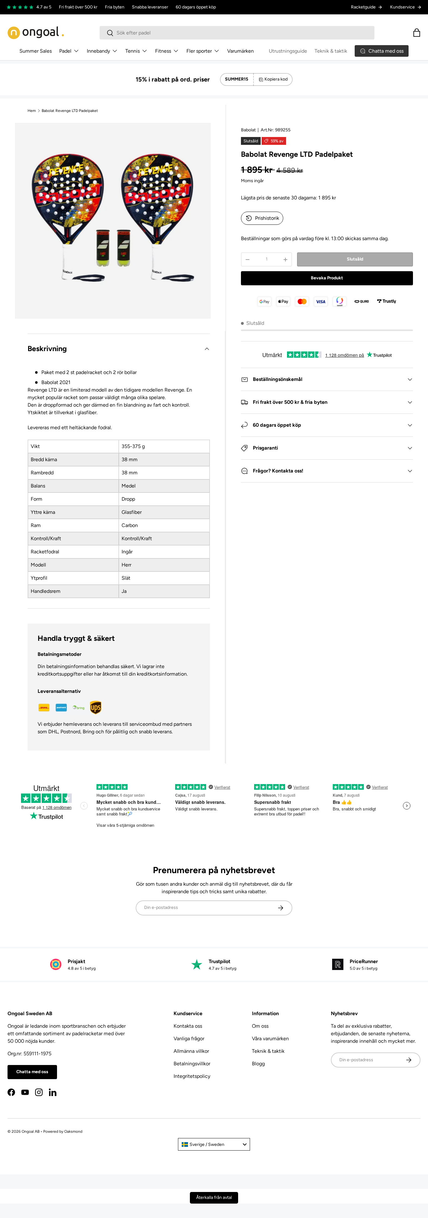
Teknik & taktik (331, 51)
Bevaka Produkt (327, 278)
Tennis (132, 51)
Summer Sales (35, 51)
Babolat (248, 130)
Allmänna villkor (191, 1051)
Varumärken (240, 51)
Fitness (163, 51)
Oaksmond (73, 1131)
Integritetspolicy (192, 1076)
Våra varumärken (270, 1038)
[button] (417, 33)
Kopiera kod (276, 79)
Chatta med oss (32, 1071)
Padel (65, 51)
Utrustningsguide (288, 51)
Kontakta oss (188, 1026)
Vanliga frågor (189, 1038)
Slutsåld (355, 259)
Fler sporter (199, 51)
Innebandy (98, 51)
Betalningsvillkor (192, 1064)
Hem (32, 110)
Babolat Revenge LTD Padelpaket (70, 110)
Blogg (258, 1064)
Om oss (260, 1026)
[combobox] (237, 33)
